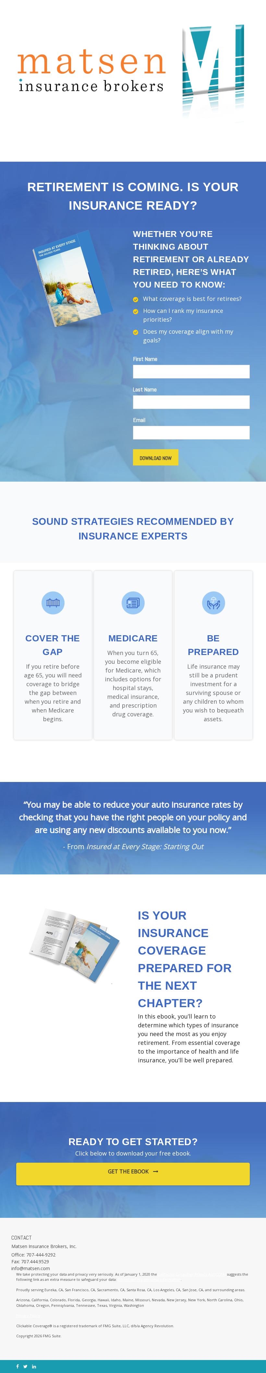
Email (139, 420)
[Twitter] (25, 1366)
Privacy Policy (28, 1315)
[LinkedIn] (34, 1366)
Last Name (145, 389)
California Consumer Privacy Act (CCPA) (192, 1274)
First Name (145, 359)
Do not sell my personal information (149, 1279)
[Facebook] (17, 1366)
